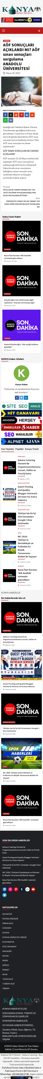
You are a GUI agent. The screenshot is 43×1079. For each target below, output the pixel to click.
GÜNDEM (7, 41)
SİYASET (6, 970)
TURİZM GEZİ (8, 983)
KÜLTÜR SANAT (9, 946)
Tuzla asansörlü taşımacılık (21, 1064)
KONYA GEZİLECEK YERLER (14, 937)
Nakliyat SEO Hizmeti (11, 1055)
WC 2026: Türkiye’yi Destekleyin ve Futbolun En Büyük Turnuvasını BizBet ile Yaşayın (27, 546)
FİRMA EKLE (21, 456)
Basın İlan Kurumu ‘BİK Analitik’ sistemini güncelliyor (19, 881)
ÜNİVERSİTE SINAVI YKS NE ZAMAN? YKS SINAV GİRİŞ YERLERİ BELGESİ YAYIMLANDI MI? (22, 202)
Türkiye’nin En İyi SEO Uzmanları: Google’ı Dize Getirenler (21, 866)
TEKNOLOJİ (7, 979)
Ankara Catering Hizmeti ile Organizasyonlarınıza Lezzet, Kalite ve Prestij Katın (29, 467)
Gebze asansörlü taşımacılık (26, 1061)
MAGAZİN (7, 951)
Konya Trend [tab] (31, 448)
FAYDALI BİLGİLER (23, 483)
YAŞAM (5, 988)
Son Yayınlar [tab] (7, 448)
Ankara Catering (29, 1055)
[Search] (39, 31)
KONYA (5, 932)
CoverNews (18, 1049)
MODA (5, 956)
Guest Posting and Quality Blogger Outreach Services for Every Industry (27, 493)
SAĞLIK (5, 965)
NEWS (5, 960)
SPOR (19, 533)
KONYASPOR (8, 942)
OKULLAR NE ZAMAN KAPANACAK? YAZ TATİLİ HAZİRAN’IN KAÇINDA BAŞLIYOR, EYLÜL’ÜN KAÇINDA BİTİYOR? (19, 191)
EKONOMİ (7, 914)
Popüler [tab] (19, 448)
